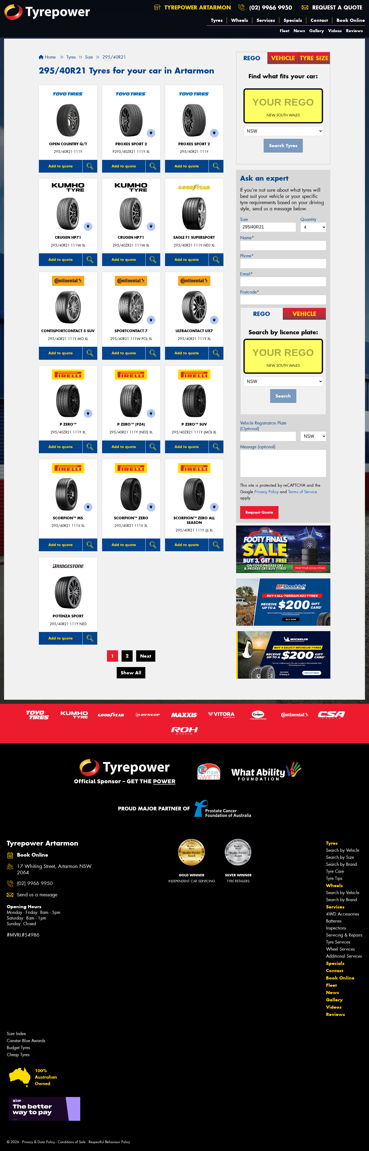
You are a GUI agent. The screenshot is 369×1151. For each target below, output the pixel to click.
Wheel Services (340, 949)
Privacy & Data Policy (38, 1142)
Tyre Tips (334, 878)
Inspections (336, 928)
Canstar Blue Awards (26, 1041)
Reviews (354, 30)
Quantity (308, 219)
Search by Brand (341, 864)
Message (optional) (258, 447)
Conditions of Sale (72, 1142)
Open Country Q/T (68, 144)
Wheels (239, 20)
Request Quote (259, 512)
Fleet (284, 30)
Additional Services (344, 956)
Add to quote (60, 166)
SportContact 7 (131, 331)
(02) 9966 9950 (270, 7)
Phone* (247, 256)
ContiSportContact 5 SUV (68, 331)
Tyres (217, 20)
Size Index (16, 1033)
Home (49, 57)
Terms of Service (302, 491)
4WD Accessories (342, 914)
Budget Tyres (18, 1048)
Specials (293, 20)
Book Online (351, 20)
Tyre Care (335, 871)
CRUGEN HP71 (68, 237)
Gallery (316, 30)
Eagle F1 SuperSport (194, 237)
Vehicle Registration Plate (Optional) (263, 426)
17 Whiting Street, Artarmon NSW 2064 (54, 869)
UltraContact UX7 (194, 331)
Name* (247, 238)
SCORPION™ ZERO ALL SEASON (194, 520)
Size (244, 219)
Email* (246, 274)
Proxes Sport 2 (131, 144)
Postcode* (249, 292)
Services (266, 20)
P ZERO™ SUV (194, 424)
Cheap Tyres (18, 1055)
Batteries (333, 921)
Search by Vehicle (342, 850)
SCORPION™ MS (68, 518)
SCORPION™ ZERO (131, 518)
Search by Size (340, 857)
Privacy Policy (266, 491)
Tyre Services (338, 942)
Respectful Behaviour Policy (109, 1142)
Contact (319, 20)
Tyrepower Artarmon (197, 7)
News (299, 30)
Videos (335, 30)
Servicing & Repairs (344, 935)
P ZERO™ (68, 424)
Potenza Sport (68, 616)
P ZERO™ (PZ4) (131, 424)
